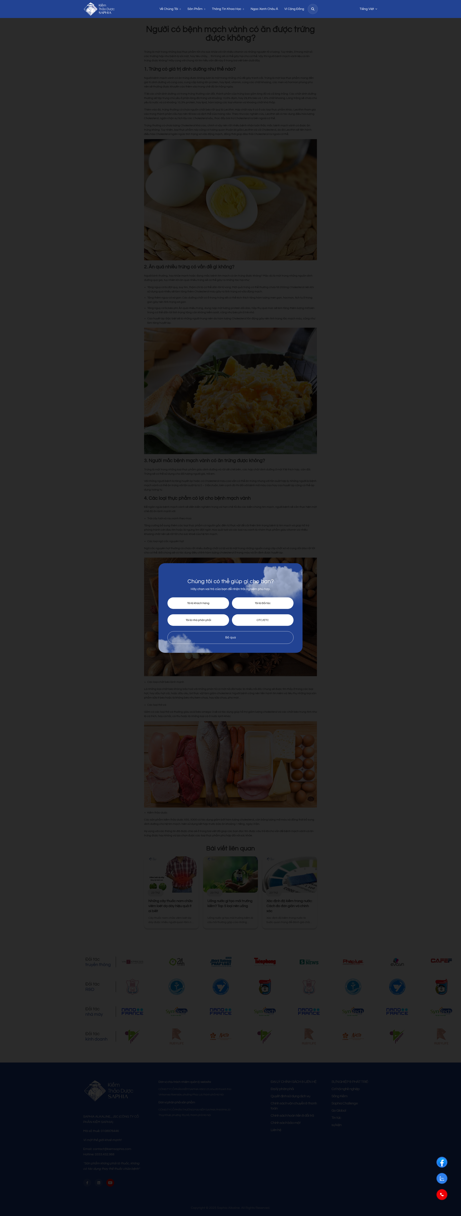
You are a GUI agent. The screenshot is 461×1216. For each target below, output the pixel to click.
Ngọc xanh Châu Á (264, 9)
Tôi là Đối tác (263, 603)
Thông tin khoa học (226, 9)
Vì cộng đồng (294, 9)
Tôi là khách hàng (198, 603)
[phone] (442, 1194)
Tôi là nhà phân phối (198, 620)
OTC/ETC (263, 620)
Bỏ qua (230, 637)
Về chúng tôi (169, 9)
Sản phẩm (195, 9)
